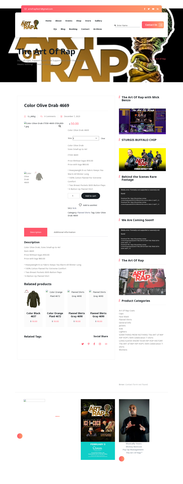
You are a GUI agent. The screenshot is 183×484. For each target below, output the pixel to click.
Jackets (122, 325)
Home (48, 20)
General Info (125, 322)
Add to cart (90, 195)
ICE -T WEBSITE (62, 447)
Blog (63, 29)
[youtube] (153, 9)
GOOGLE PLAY (61, 431)
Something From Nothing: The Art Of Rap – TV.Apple (64, 423)
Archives (97, 29)
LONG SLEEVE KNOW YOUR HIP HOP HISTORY (141, 340)
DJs (55, 29)
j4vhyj (33, 116)
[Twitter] (149, 9)
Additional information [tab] (64, 232)
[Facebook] (144, 9)
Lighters (123, 331)
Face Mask (124, 316)
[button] (59, 126)
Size (70, 138)
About (58, 20)
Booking (73, 29)
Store (88, 20)
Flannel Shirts (83, 212)
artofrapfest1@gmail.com (40, 9)
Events (69, 20)
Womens (123, 349)
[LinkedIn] (157, 9)
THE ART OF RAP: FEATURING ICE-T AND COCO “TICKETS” (66, 439)
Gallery (98, 20)
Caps (121, 313)
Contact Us (151, 24)
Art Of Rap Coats (127, 310)
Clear (103, 138)
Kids (121, 328)
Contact (85, 29)
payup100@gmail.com (35, 438)
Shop (78, 20)
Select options (39, 308)
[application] (142, 201)
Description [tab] (35, 232)
